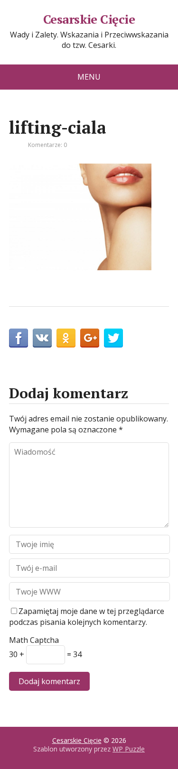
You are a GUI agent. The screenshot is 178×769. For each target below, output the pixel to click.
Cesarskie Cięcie (89, 19)
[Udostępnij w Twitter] (113, 338)
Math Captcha (34, 640)
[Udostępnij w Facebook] (18, 338)
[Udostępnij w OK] (65, 338)
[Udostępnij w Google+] (89, 338)
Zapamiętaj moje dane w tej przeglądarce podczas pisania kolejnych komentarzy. (86, 616)
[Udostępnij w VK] (42, 338)
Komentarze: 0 (47, 145)
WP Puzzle (128, 748)
